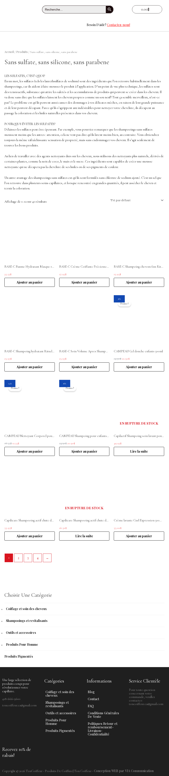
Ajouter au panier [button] (30, 282)
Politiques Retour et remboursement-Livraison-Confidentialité (103, 728)
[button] (42, 25)
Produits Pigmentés (18, 656)
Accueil (9, 52)
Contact (93, 699)
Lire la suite (139, 451)
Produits (22, 52)
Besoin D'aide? (108, 25)
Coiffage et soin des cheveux (26, 609)
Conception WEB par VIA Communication (124, 771)
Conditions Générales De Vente (103, 715)
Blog (91, 692)
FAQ (91, 706)
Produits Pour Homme (22, 644)
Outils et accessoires (21, 632)
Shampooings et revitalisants (27, 621)
